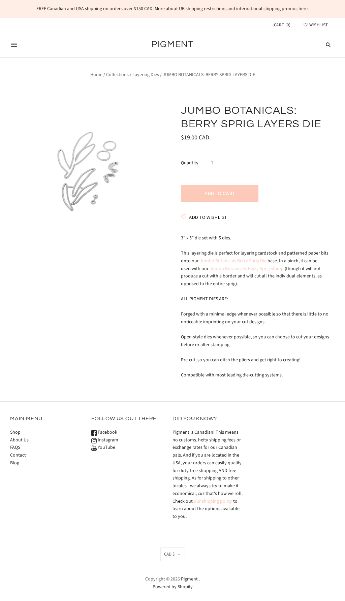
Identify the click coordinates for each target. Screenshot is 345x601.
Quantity (189, 163)
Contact (18, 455)
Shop (15, 432)
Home (96, 74)
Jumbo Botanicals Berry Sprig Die (233, 261)
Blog (14, 463)
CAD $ (169, 554)
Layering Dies (145, 74)
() (282, 25)
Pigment (189, 579)
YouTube (106, 447)
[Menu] (14, 45)
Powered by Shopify (173, 586)
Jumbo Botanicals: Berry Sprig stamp (247, 268)
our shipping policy (213, 501)
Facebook (107, 432)
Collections (117, 74)
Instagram (107, 440)
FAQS (15, 447)
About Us (19, 440)
